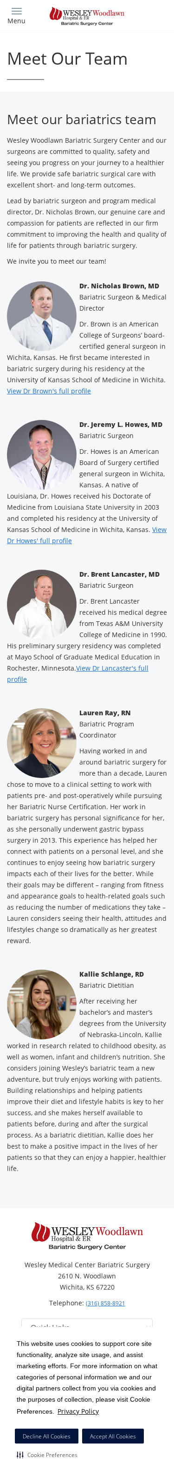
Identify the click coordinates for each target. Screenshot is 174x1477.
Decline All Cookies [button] (47, 1436)
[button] (47, 1454)
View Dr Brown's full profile (49, 390)
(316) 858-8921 (105, 1303)
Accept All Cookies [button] (113, 1436)
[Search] (147, 15)
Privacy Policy (78, 1411)
